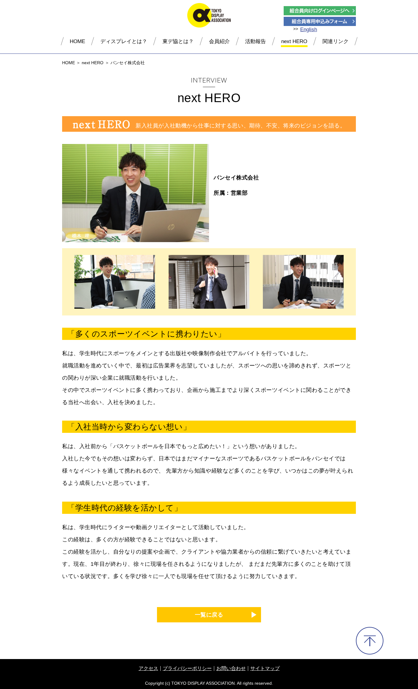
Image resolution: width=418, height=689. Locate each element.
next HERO (294, 41)
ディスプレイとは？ (123, 41)
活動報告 (255, 41)
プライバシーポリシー (187, 668)
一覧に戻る (209, 615)
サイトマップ (265, 668)
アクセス (148, 668)
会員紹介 (219, 41)
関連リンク (336, 41)
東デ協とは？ (178, 41)
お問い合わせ (231, 668)
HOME (77, 41)
